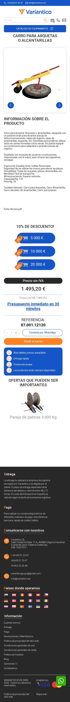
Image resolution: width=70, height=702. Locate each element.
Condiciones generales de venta (20, 650)
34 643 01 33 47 (19, 560)
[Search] (45, 20)
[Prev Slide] (11, 105)
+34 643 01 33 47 (15, 3)
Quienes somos (12, 622)
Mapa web (41, 694)
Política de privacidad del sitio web (21, 641)
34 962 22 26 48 (19, 565)
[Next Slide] (59, 105)
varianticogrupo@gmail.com (26, 573)
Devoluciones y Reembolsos (18, 636)
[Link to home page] (35, 12)
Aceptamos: (42, 680)
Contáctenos (10, 668)
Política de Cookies (13, 654)
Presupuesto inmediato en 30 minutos (33, 306)
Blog (6, 659)
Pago (6, 632)
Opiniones (10, 663)
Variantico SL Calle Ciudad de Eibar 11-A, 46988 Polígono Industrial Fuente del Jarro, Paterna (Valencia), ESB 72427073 (38, 543)
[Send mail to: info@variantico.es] (64, 20)
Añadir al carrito (33, 341)
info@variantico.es (37, 3)
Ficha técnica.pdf (13, 209)
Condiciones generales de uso (19, 645)
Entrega (8, 627)
